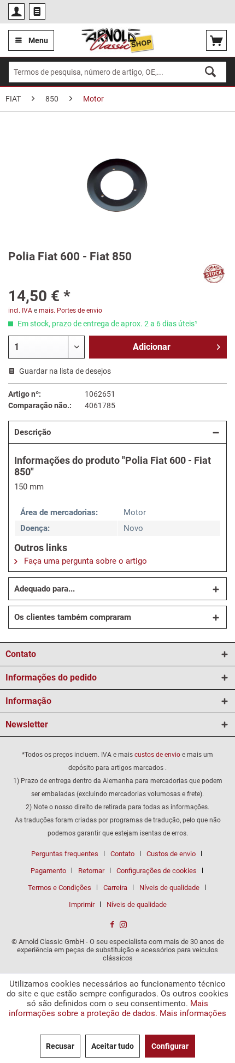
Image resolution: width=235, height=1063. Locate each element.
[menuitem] (16, 11)
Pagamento (48, 871)
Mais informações (193, 1013)
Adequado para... (44, 589)
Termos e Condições (59, 887)
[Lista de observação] (37, 11)
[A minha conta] (16, 11)
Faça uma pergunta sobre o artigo (84, 561)
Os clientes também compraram (72, 617)
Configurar (170, 1046)
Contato (122, 854)
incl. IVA (20, 310)
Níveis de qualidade (169, 887)
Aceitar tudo (112, 1046)
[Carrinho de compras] (216, 40)
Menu (38, 40)
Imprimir (82, 904)
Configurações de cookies (156, 871)
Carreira (115, 887)
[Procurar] (210, 72)
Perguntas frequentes (64, 854)
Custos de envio (171, 854)
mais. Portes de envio (70, 310)
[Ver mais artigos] (214, 273)
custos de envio (157, 755)
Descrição (32, 432)
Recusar (60, 1046)
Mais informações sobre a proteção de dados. (108, 1008)
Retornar (91, 871)
